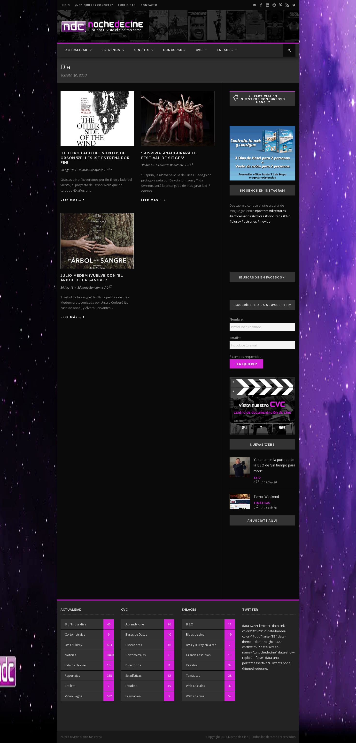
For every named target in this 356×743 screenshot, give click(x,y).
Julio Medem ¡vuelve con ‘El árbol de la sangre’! (92, 278)
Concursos (174, 50)
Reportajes (72, 676)
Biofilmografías (75, 624)
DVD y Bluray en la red (201, 645)
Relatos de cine (75, 665)
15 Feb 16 (270, 508)
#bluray (235, 221)
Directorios (133, 665)
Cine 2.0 (141, 50)
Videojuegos (73, 696)
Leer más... (71, 199)
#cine (247, 216)
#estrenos (249, 221)
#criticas (258, 216)
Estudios (131, 686)
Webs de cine (195, 696)
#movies (264, 221)
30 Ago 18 (67, 170)
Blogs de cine (195, 634)
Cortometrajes (75, 634)
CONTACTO (149, 5)
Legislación (133, 696)
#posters (261, 211)
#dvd (286, 216)
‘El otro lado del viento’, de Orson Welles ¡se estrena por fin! (95, 158)
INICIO (65, 5)
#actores (236, 216)
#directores (277, 211)
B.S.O (257, 477)
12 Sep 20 (270, 482)
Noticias (70, 655)
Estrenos (110, 50)
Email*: (235, 338)
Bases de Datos (136, 634)
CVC (199, 50)
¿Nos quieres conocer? (94, 5)
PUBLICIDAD (127, 5)
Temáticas (262, 503)
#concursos (273, 216)
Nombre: (237, 319)
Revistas (191, 665)
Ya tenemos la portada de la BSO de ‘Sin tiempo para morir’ (274, 465)
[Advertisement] (238, 30)
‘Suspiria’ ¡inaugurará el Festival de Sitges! (169, 155)
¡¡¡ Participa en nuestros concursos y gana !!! (263, 99)
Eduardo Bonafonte (90, 170)
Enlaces (225, 50)
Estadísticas (133, 676)
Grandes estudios (198, 655)
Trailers (70, 686)
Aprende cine (134, 624)
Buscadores (133, 645)
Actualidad (76, 50)
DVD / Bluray (73, 645)
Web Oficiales (195, 686)
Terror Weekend (266, 496)
